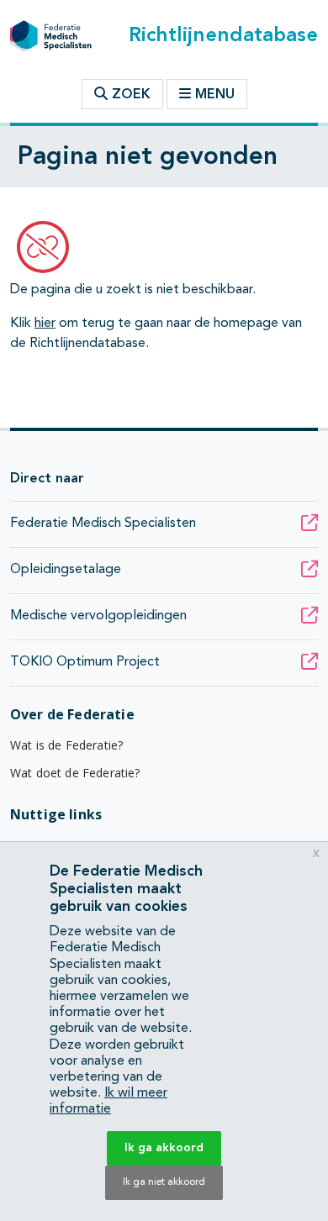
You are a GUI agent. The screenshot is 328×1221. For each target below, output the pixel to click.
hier (45, 323)
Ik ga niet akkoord (164, 1182)
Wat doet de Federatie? (75, 773)
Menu (215, 95)
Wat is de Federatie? (66, 745)
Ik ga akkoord (164, 1148)
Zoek (129, 95)
